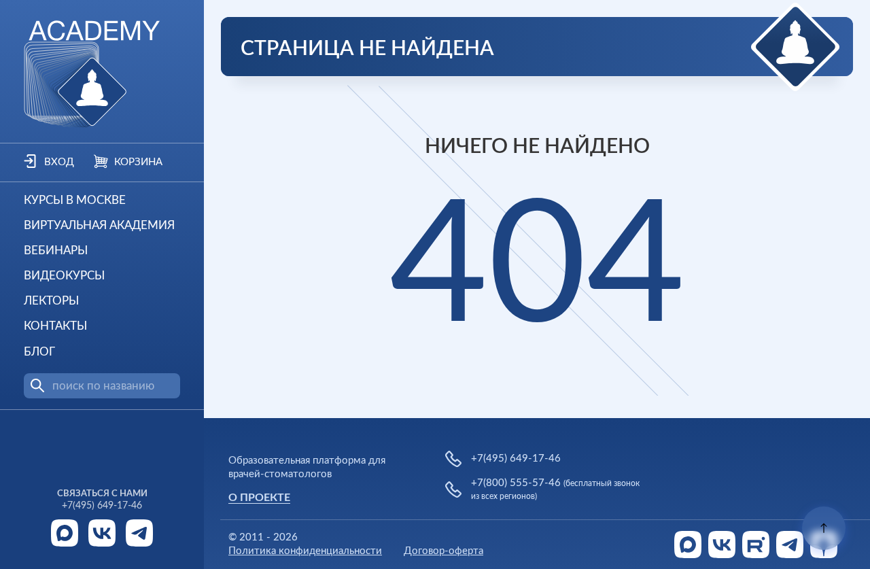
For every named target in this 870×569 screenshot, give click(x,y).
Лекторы (51, 301)
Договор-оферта (443, 551)
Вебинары (56, 250)
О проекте (259, 497)
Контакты (55, 326)
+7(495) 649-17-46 (102, 506)
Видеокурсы (64, 275)
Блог (39, 352)
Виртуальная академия (99, 225)
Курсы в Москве (75, 200)
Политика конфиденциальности (305, 551)
